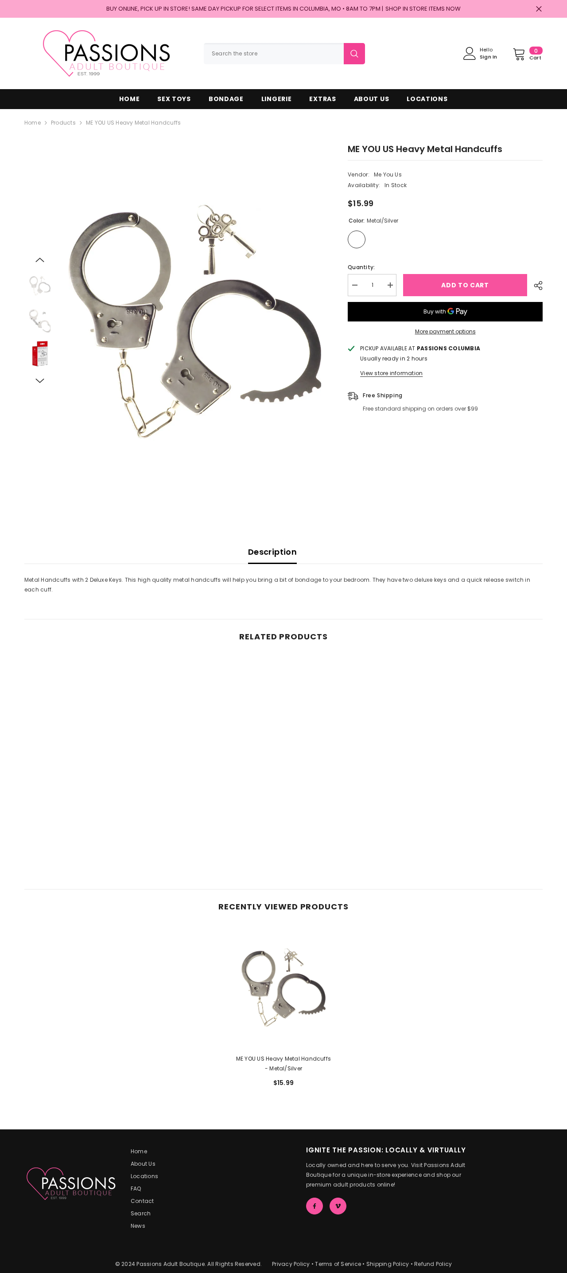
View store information (391, 373)
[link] (84, 828)
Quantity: (361, 267)
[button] (40, 259)
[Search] (284, 53)
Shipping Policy (387, 1264)
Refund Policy (433, 1264)
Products (63, 122)
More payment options (445, 331)
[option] (195, 321)
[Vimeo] (338, 1206)
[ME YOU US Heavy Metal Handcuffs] (283, 987)
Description (272, 551)
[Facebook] (314, 1206)
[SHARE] (535, 285)
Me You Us (388, 174)
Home (32, 122)
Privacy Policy (291, 1264)
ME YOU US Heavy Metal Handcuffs (283, 1063)
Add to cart (465, 285)
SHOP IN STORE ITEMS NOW (423, 8)
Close (539, 9)
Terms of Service (338, 1264)
